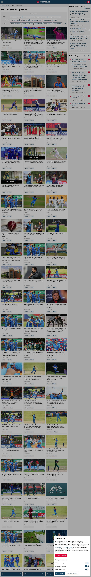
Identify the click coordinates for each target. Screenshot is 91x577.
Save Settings (59, 573)
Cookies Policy (58, 547)
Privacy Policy (68, 547)
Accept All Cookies (61, 555)
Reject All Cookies (72, 573)
